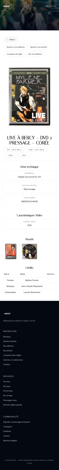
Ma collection (8, 346)
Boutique (7, 336)
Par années (8, 395)
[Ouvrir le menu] (51, 6)
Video (11, 155)
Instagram (7, 426)
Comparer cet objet (14, 54)
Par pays (6, 386)
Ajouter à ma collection (16, 47)
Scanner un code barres (13, 359)
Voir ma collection (35, 54)
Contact (6, 435)
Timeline (6, 364)
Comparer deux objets (12, 355)
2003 (24, 155)
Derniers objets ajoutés (12, 404)
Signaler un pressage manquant (16, 422)
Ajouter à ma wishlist (38, 47)
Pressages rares (10, 400)
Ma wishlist (7, 350)
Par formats (8, 390)
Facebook (7, 431)
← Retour (11, 39)
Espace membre (9, 341)
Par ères (6, 381)
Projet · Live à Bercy (36, 149)
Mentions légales (10, 440)
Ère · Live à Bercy (14, 149)
